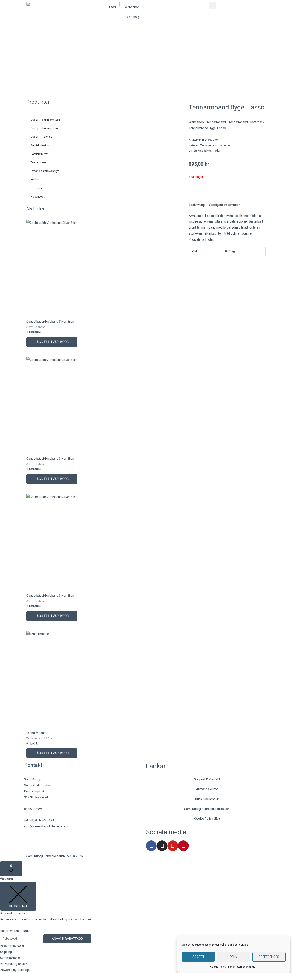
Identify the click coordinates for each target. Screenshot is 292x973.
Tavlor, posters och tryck (45, 171)
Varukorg (133, 17)
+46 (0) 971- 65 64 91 (39, 820)
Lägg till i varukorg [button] (52, 342)
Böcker (35, 179)
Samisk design (40, 145)
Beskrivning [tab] (197, 205)
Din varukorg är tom (14, 964)
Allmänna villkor (207, 789)
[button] (212, 5)
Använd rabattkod (67, 939)
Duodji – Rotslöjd (41, 136)
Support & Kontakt (207, 779)
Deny (233, 957)
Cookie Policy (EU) (207, 819)
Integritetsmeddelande (241, 966)
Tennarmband (39, 162)
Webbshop (132, 7)
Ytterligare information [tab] (224, 205)
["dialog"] (146, 924)
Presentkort (38, 196)
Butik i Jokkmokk (207, 799)
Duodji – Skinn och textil (45, 119)
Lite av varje (38, 188)
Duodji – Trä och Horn (44, 128)
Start (112, 7)
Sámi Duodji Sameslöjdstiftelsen (207, 809)
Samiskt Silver (39, 153)
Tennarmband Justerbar (245, 122)
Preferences (269, 957)
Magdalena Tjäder (209, 150)
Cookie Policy (218, 966)
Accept (198, 957)
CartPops (24, 970)
